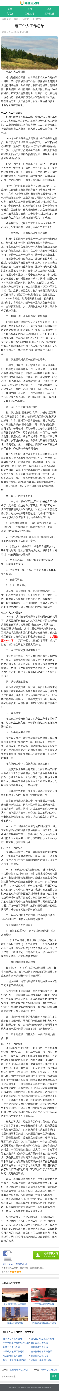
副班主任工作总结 (11, 1347)
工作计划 (49, 13)
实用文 (9, 13)
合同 (29, 9)
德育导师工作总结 (39, 1347)
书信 (49, 9)
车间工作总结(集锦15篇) (14, 1360)
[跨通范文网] (29, 3)
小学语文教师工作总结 (13, 1351)
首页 (10, 9)
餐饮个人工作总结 (49, 1370)
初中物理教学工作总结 (41, 1351)
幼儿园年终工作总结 (12, 1356)
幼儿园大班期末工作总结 (42, 1339)
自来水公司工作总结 (12, 1339)
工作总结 (29, 13)
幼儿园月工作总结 (39, 1343)
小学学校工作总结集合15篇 (16, 1343)
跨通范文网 (25, 1387)
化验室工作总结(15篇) (41, 1360)
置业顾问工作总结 (39, 1356)
